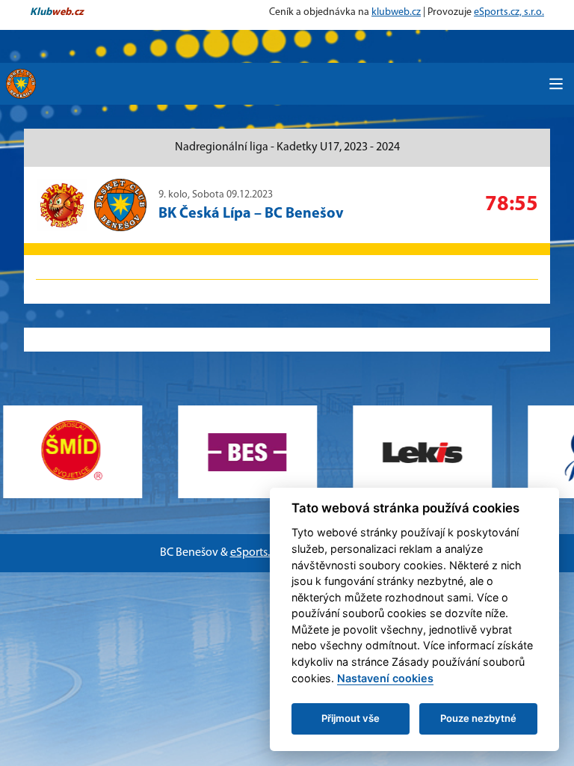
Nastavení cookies (385, 678)
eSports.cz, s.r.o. (509, 12)
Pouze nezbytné (478, 718)
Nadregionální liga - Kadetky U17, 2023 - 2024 (287, 147)
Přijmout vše (350, 718)
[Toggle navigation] (556, 84)
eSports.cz (255, 553)
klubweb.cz (396, 12)
